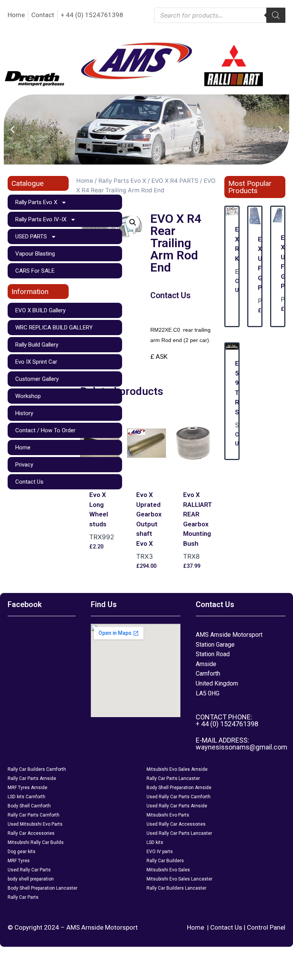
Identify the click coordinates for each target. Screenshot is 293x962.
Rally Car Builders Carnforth (37, 769)
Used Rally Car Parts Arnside (176, 806)
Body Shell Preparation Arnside (178, 787)
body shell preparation (31, 879)
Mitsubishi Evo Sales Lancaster (179, 879)
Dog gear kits (21, 851)
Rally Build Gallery (36, 344)
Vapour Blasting (35, 253)
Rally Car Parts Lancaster (173, 778)
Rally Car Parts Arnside (32, 778)
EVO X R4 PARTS (174, 180)
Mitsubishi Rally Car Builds (36, 842)
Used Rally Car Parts (29, 870)
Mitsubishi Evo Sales (168, 870)
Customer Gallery (37, 379)
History (24, 413)
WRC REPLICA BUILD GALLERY (54, 327)
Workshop (28, 396)
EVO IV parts (159, 851)
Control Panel (266, 927)
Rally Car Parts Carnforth (34, 815)
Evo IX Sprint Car (36, 361)
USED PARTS (31, 236)
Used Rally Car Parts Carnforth (178, 796)
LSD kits (154, 842)
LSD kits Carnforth (26, 796)
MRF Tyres (19, 860)
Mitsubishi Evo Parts (167, 815)
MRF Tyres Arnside (27, 787)
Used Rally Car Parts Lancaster (179, 833)
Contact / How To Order (45, 430)
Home (23, 447)
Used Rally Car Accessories (176, 824)
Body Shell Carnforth (29, 806)
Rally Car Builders (165, 860)
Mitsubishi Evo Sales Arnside (177, 769)
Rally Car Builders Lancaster (176, 888)
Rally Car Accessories (31, 833)
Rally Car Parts (23, 897)
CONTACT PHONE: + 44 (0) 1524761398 (227, 720)
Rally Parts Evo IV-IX (40, 219)
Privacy (24, 464)
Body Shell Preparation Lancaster (42, 888)
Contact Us (29, 481)
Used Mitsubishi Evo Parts (35, 824)
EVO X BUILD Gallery (40, 310)
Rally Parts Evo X (36, 202)
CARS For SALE (35, 270)
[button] (12, 129)
